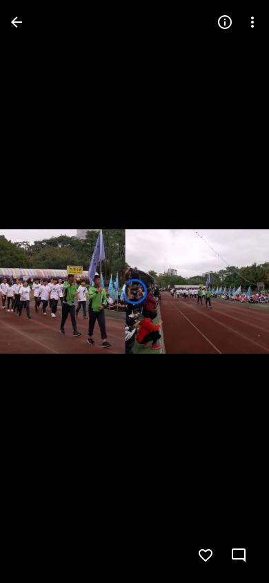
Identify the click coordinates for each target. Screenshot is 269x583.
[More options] (252, 22)
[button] (38, 291)
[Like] (205, 555)
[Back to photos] (16, 22)
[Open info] (225, 22)
